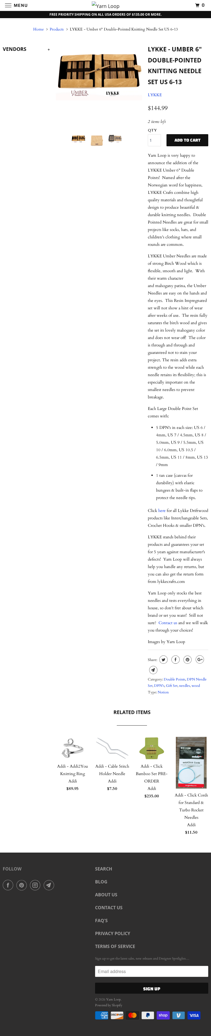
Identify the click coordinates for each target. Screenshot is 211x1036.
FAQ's (101, 920)
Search (103, 869)
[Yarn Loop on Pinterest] (22, 885)
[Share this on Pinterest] (187, 659)
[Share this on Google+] (199, 659)
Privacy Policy (112, 933)
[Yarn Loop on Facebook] (9, 885)
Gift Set (171, 685)
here (162, 510)
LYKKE (155, 95)
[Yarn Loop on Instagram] (36, 885)
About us (106, 895)
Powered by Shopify (108, 1005)
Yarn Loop (113, 999)
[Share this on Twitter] (163, 659)
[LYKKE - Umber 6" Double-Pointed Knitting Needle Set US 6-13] (98, 72)
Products (57, 29)
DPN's (159, 685)
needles (184, 685)
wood (195, 685)
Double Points (174, 679)
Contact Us (109, 908)
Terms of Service (115, 946)
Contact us (168, 623)
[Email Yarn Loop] (50, 885)
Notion (163, 692)
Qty (152, 130)
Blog (101, 882)
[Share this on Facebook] (175, 659)
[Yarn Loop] (105, 5)
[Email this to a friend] (152, 670)
